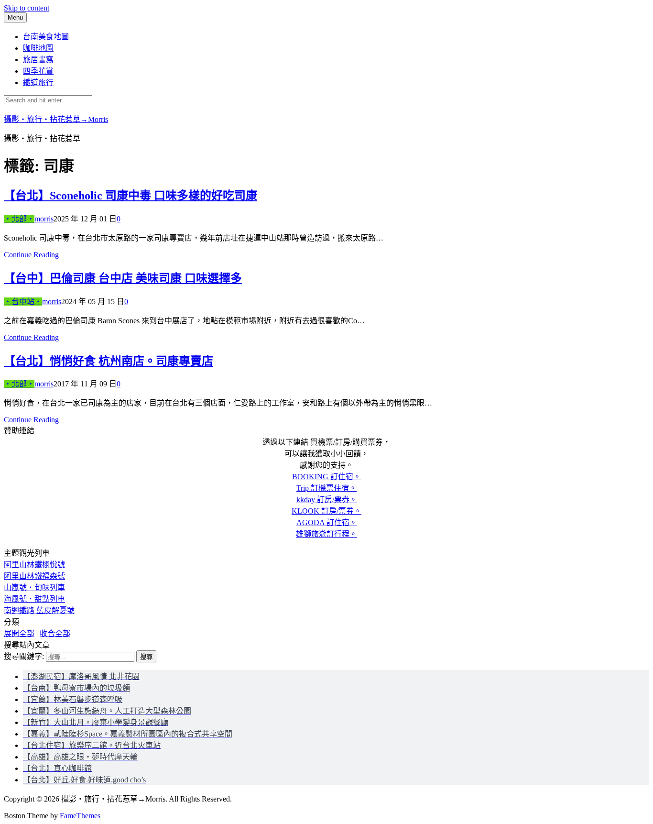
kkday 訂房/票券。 (326, 499)
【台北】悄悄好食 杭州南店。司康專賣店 (108, 361)
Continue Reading (31, 255)
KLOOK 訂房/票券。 (326, 511)
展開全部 (19, 633)
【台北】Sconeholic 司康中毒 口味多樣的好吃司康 (130, 195)
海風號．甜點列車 (34, 599)
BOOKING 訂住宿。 (326, 476)
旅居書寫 (38, 59)
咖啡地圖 (38, 48)
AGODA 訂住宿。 (326, 522)
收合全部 (55, 633)
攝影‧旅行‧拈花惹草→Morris (56, 119)
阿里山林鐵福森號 (34, 576)
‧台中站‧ (23, 301)
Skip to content (26, 8)
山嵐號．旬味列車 (34, 587)
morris (44, 219)
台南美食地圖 (46, 37)
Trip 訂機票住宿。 (326, 488)
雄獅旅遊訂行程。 (326, 534)
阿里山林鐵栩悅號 (34, 564)
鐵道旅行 (38, 82)
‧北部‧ (19, 219)
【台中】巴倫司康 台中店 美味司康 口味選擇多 (123, 278)
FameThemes (80, 816)
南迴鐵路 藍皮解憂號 (39, 610)
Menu (15, 17)
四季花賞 (38, 71)
